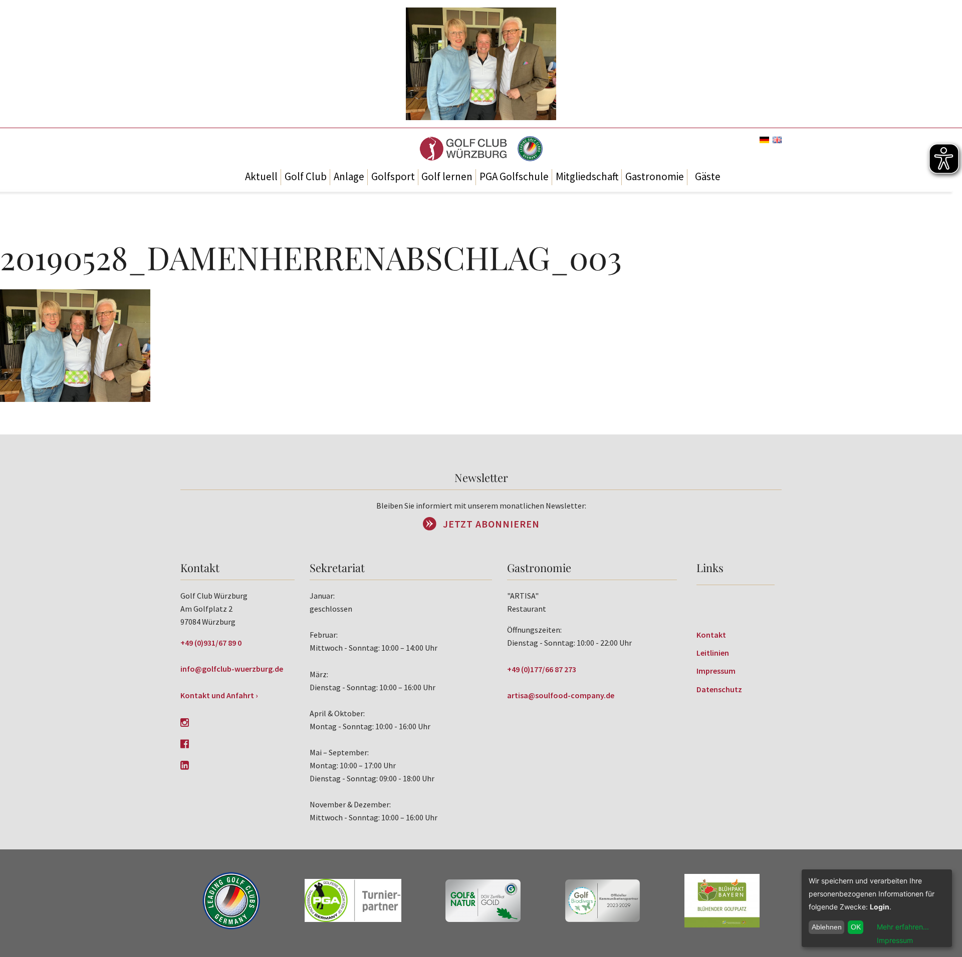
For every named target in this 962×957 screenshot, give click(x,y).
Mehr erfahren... (903, 926)
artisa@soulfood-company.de (560, 695)
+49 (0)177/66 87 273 (541, 669)
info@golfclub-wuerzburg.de (231, 669)
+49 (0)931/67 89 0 (211, 643)
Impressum (716, 671)
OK (856, 927)
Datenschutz (719, 689)
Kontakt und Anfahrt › (219, 695)
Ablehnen (827, 927)
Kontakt (711, 635)
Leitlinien (712, 653)
